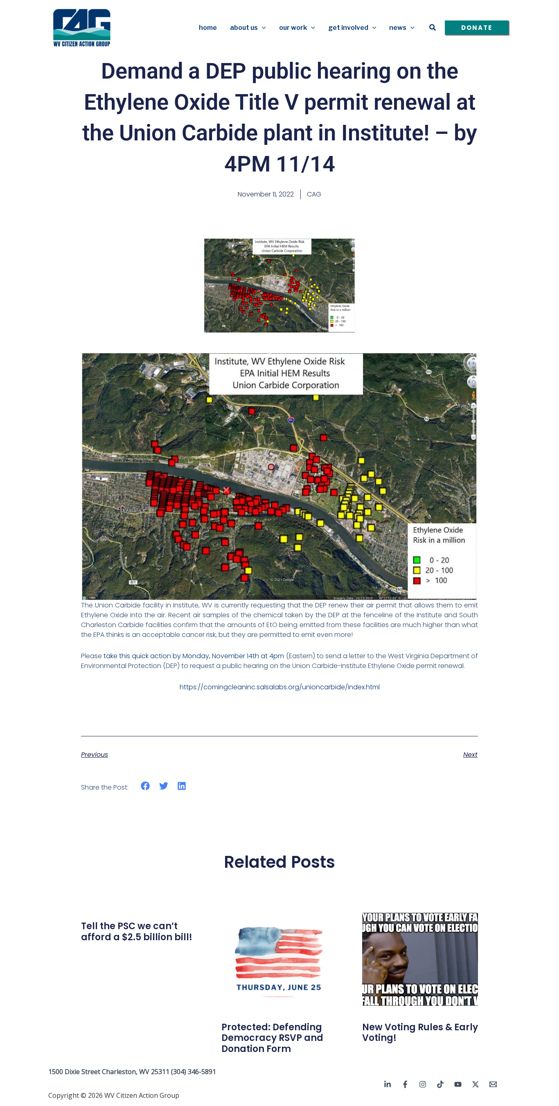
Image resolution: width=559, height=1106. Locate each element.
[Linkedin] (387, 1084)
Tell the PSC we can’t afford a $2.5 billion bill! (136, 931)
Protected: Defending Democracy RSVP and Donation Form (272, 1038)
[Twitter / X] (475, 1084)
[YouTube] (458, 1084)
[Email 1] (493, 1084)
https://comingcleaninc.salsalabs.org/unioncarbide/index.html (280, 687)
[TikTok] (440, 1084)
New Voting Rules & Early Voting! (420, 1032)
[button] (262, 28)
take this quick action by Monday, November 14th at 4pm (194, 656)
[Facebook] (405, 1084)
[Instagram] (422, 1084)
